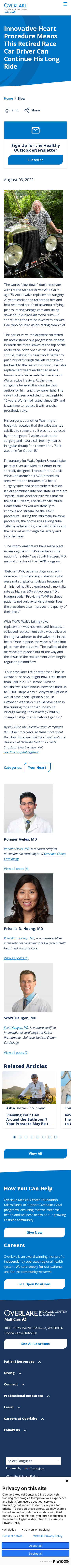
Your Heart (37, 767)
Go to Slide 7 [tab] (49, 1137)
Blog (21, 98)
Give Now (35, 1232)
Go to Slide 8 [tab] (55, 1137)
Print (15, 110)
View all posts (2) (16, 1052)
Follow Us (12, 1432)
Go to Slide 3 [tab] (26, 1137)
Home (8, 98)
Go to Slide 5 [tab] (37, 1137)
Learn (9, 1409)
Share (35, 110)
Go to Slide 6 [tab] (43, 1137)
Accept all (35, 1545)
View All (35, 1153)
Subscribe (35, 160)
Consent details (12, 1536)
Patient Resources (19, 1363)
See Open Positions (35, 1284)
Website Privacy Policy (22, 1476)
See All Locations (35, 1344)
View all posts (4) (16, 869)
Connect (11, 1386)
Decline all (35, 1553)
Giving (9, 1375)
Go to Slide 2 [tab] (20, 1137)
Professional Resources (24, 1397)
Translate (37, 1469)
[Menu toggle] (65, 4)
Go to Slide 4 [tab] (32, 1137)
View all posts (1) (16, 958)
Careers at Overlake (21, 1420)
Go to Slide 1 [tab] (14, 1137)
